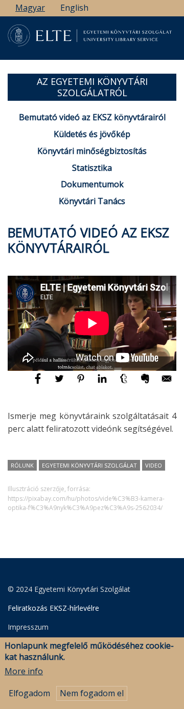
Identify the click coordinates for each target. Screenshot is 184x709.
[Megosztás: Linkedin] (103, 383)
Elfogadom (29, 693)
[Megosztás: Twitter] (60, 383)
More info (24, 671)
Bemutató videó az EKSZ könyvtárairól (92, 117)
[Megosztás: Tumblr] (124, 383)
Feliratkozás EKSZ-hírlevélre (53, 608)
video (153, 465)
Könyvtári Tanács (92, 201)
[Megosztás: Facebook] (39, 383)
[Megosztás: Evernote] (146, 383)
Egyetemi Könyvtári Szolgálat (89, 465)
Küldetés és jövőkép (92, 134)
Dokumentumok (92, 184)
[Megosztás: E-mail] (166, 383)
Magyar (30, 7)
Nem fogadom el (92, 693)
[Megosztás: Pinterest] (81, 383)
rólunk (22, 465)
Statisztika (92, 167)
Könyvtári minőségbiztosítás (92, 151)
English (74, 7)
